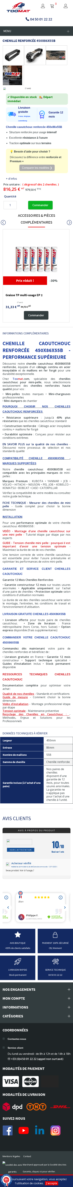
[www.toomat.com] (18, 8)
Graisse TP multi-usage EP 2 (24, 295)
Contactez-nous (17, 1039)
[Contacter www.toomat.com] (55, 963)
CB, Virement (55, 948)
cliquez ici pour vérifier (43, 1171)
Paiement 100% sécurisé (55, 942)
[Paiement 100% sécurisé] (55, 936)
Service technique (55, 969)
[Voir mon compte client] (39, 6)
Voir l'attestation (21, 849)
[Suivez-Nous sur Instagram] (55, 1130)
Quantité (10, 196)
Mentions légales (11, 1156)
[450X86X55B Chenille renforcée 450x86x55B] (12, 55)
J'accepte (51, 1183)
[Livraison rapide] (17, 963)
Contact (27, 1156)
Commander (40, 205)
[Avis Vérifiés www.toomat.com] (18, 936)
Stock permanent (17, 974)
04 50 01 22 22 (55, 974)
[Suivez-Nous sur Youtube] (24, 1130)
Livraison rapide (17, 969)
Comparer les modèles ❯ (37, 167)
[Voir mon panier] (52, 6)
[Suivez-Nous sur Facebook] (8, 1130)
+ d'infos (11, 179)
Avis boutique (17, 942)
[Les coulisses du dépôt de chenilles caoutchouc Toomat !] (12, 75)
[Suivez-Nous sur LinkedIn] (39, 1130)
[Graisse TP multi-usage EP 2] (36, 259)
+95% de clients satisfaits (17, 948)
